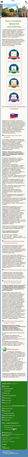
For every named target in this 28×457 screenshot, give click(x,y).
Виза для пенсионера (9, 413)
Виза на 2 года (7, 397)
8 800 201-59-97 (26, 2)
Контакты (11, 452)
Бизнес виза (7, 393)
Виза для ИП (7, 419)
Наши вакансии (5, 447)
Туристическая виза (8, 388)
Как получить (7, 406)
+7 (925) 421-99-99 (8, 429)
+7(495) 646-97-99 (8, 427)
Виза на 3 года (7, 400)
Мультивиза (6, 386)
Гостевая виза (7, 390)
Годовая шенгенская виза (10, 395)
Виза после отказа (8, 408)
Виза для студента (8, 417)
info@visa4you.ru (8, 432)
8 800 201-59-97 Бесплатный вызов (12, 425)
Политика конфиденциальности (11, 453)
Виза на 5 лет (7, 402)
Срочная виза (7, 410)
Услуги (3, 446)
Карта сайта (5, 452)
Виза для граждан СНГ (9, 415)
